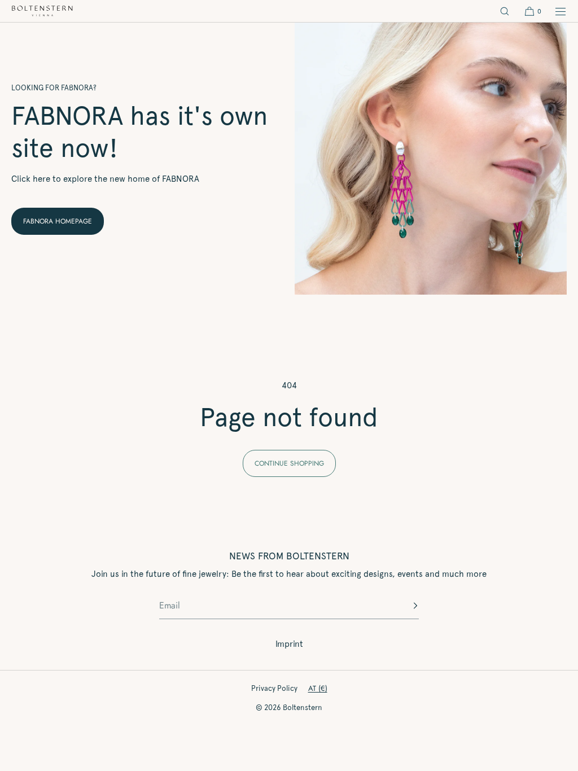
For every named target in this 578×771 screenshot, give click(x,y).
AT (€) (317, 688)
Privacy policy (274, 688)
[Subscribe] (405, 605)
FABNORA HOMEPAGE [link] (57, 221)
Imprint (289, 644)
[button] (504, 11)
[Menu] (554, 11)
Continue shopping (289, 463)
